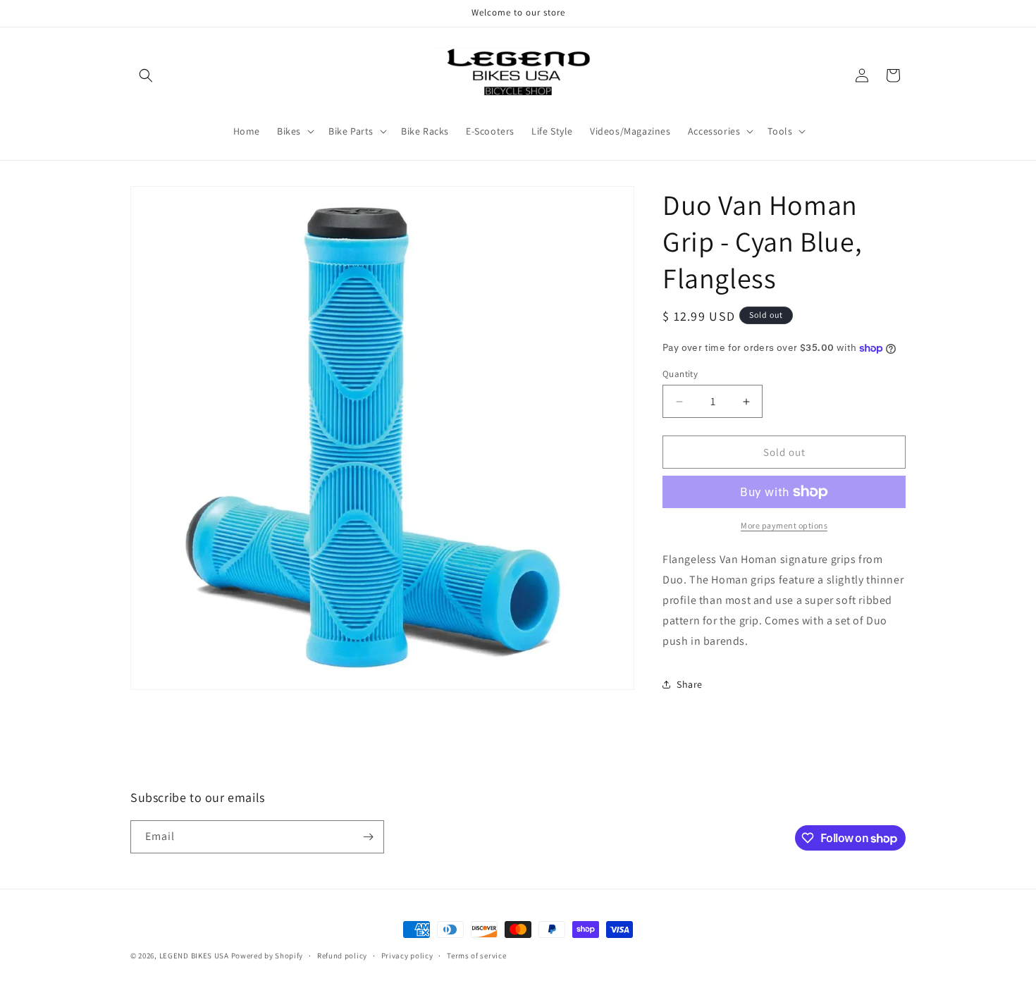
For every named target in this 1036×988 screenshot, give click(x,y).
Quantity (680, 374)
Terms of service (476, 956)
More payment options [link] (784, 525)
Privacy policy (407, 956)
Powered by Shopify (267, 956)
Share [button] (690, 684)
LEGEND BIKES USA (194, 956)
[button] (145, 75)
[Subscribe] (367, 836)
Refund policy (342, 956)
